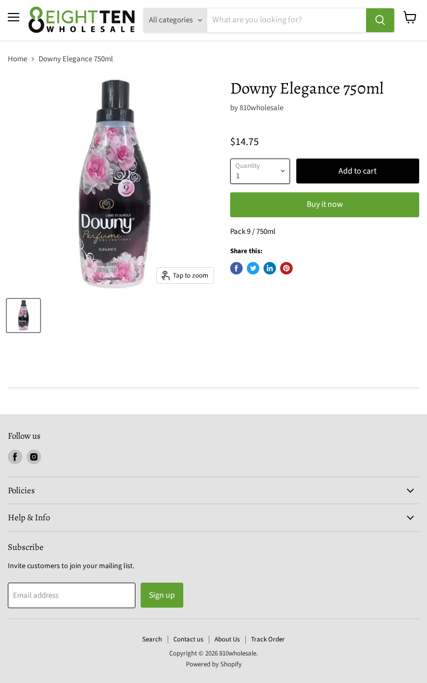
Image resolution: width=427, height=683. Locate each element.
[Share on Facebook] (236, 268)
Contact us (188, 639)
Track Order (268, 639)
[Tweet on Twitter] (253, 268)
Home (17, 59)
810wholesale (261, 107)
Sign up (162, 595)
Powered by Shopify (214, 664)
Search (152, 639)
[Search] (380, 20)
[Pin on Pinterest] (286, 268)
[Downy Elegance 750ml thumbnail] (23, 315)
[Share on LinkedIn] (269, 268)
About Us (227, 639)
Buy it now (325, 204)
